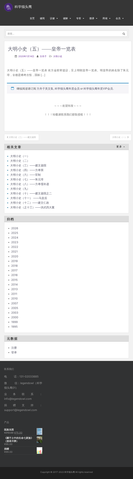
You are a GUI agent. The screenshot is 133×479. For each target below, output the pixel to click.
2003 (14, 312)
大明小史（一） (20, 156)
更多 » (120, 146)
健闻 (42, 18)
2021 (14, 251)
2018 (14, 265)
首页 (32, 18)
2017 (14, 270)
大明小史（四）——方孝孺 (26, 170)
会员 (118, 18)
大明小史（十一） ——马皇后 (28, 198)
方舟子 (43, 56)
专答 (78, 18)
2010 (14, 298)
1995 (14, 326)
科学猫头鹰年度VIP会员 (98, 88)
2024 (14, 237)
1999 (14, 322)
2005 (14, 308)
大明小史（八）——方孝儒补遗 (29, 184)
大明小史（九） (20, 188)
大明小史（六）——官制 (25, 174)
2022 (14, 247)
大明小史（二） (20, 160)
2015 (14, 280)
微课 (91, 18)
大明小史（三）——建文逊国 (28, 165)
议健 (52, 18)
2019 (14, 261)
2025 (14, 233)
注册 (14, 347)
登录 (14, 352)
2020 (14, 256)
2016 (14, 275)
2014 (14, 284)
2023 (14, 242)
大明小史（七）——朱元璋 (26, 179)
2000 (14, 317)
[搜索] (124, 33)
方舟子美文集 (45, 88)
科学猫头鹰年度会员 (67, 88)
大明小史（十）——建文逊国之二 (31, 193)
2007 (14, 303)
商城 (105, 18)
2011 (14, 294)
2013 (14, 289)
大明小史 (57, 56)
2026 (14, 228)
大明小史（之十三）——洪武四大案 (32, 207)
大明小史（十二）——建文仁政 (29, 202)
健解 (65, 18)
